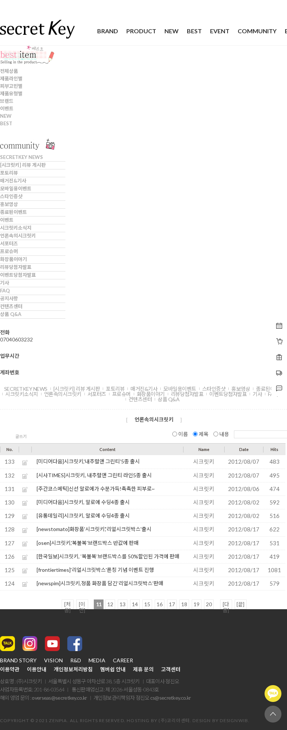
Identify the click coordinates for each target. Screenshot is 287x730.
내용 (224, 434)
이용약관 (9, 669)
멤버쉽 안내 (113, 669)
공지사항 (9, 298)
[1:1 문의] (279, 373)
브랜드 (6, 101)
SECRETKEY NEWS (21, 157)
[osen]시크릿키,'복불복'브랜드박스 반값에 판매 (88, 543)
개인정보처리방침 (73, 669)
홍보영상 (9, 204)
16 (160, 604)
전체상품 (9, 71)
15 (147, 604)
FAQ (5, 291)
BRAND (107, 30)
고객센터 (170, 669)
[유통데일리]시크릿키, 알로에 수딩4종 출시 (83, 515)
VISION (53, 660)
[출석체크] (279, 326)
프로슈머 (9, 251)
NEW (171, 30)
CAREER (123, 660)
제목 (204, 434)
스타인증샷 (11, 196)
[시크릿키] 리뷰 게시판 (23, 165)
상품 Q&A (10, 314)
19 (197, 604)
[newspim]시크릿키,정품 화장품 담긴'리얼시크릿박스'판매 (100, 583)
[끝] (240, 604)
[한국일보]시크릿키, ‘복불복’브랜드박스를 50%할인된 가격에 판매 (108, 556)
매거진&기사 (13, 181)
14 (135, 604)
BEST (194, 30)
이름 (183, 434)
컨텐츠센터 (11, 306)
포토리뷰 (9, 173)
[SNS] (279, 388)
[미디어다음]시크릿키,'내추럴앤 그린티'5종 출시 (88, 461)
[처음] (67, 605)
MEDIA (97, 660)
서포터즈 (9, 243)
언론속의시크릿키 (18, 236)
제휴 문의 (143, 669)
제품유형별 (11, 93)
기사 (4, 283)
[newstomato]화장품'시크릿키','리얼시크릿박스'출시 (94, 529)
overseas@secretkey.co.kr (59, 697)
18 (184, 604)
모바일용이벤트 (15, 188)
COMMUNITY (257, 30)
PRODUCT (141, 30)
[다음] (226, 605)
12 (110, 604)
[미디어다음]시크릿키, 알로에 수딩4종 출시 (83, 502)
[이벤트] (279, 341)
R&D (75, 660)
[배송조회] (279, 357)
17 (172, 604)
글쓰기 (21, 436)
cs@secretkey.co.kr (170, 697)
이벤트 (6, 108)
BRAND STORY (18, 660)
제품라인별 (11, 79)
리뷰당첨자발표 (15, 267)
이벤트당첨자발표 (18, 275)
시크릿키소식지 (15, 228)
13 (123, 604)
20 (209, 604)
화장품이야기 (13, 259)
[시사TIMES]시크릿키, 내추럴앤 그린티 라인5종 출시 (94, 475)
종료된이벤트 (13, 212)
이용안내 (36, 669)
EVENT (219, 30)
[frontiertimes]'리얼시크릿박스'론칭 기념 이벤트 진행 (95, 570)
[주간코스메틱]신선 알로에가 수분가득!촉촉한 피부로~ (96, 488)
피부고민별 (11, 86)
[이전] (82, 605)
